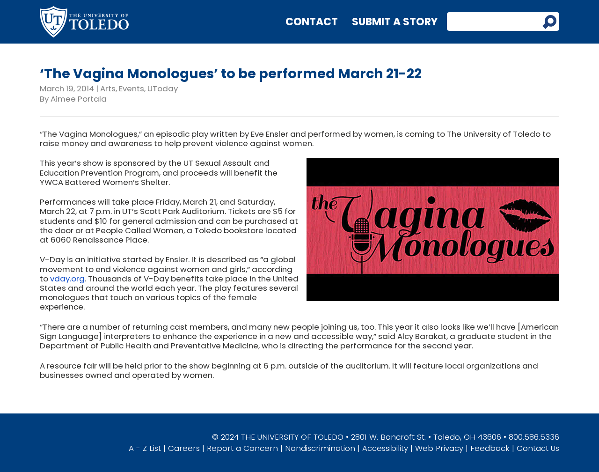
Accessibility (385, 448)
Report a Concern (242, 448)
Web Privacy (439, 448)
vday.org (67, 278)
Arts (108, 88)
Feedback (490, 448)
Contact (311, 22)
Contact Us (538, 448)
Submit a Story (395, 22)
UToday (162, 88)
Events (131, 88)
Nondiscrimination (320, 448)
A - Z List (145, 448)
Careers (184, 448)
